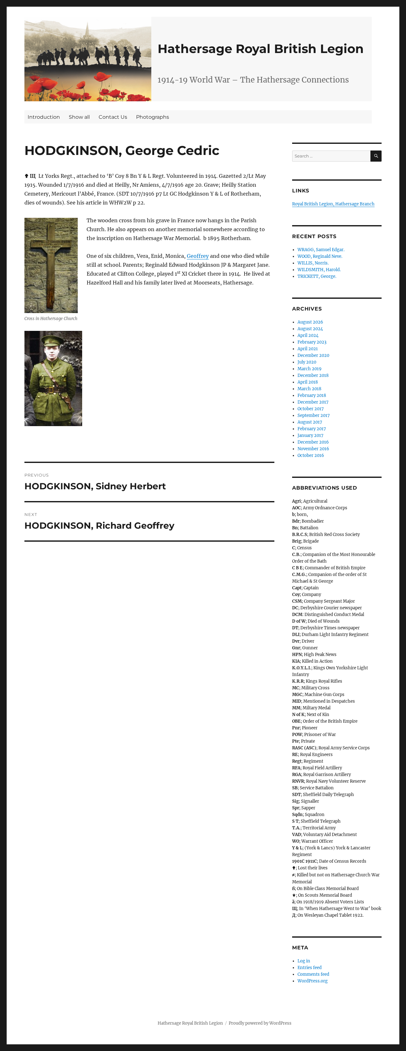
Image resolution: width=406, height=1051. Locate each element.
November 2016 (313, 449)
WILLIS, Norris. (313, 263)
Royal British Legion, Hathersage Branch (333, 204)
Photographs (152, 117)
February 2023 (312, 342)
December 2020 (313, 355)
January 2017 (311, 435)
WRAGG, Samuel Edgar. (321, 249)
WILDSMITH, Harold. (319, 269)
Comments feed (313, 974)
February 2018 (312, 395)
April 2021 (308, 348)
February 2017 (312, 429)
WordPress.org (313, 981)
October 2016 (311, 455)
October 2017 (311, 409)
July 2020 (307, 362)
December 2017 (313, 402)
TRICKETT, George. (317, 276)
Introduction (44, 117)
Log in (304, 961)
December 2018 (313, 375)
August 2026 (310, 322)
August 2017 (310, 422)
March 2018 (309, 389)
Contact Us (113, 117)
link (87, 59)
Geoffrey (198, 256)
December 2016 (313, 442)
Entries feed (310, 967)
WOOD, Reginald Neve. (320, 256)
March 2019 (310, 369)
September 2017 (314, 415)
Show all (79, 117)
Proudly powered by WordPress (260, 1023)
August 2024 (310, 328)
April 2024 (308, 335)
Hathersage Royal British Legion (261, 48)
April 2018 (308, 382)
